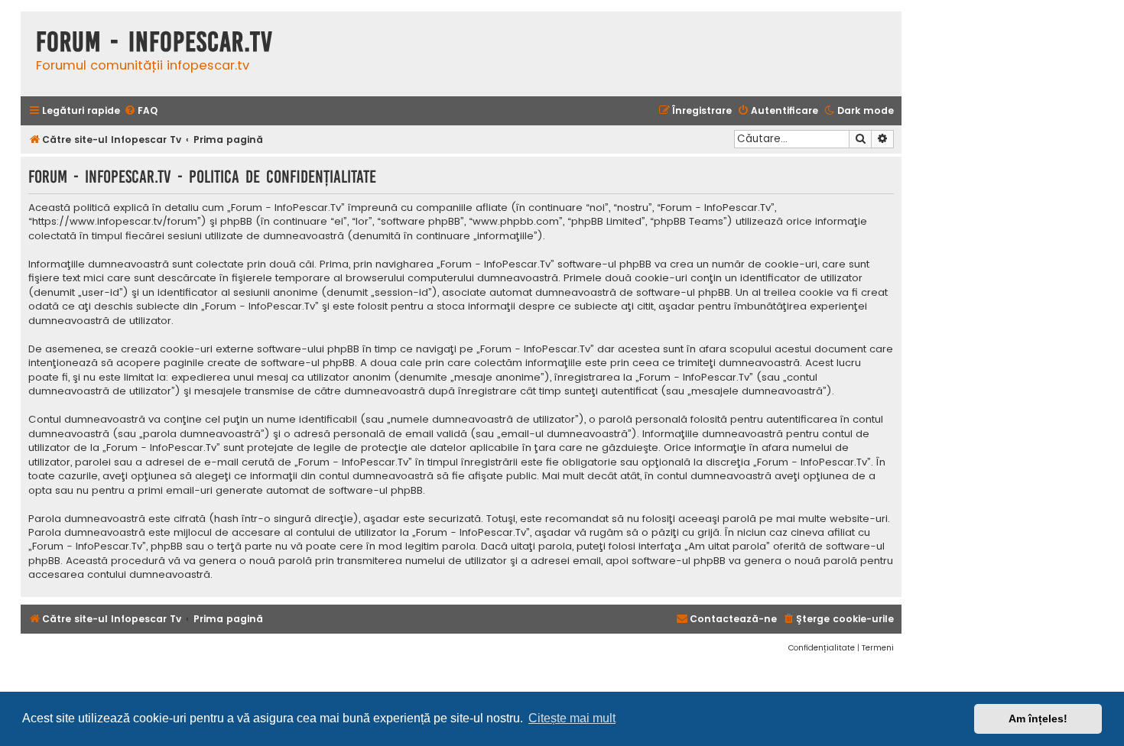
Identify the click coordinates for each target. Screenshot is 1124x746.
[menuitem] (141, 111)
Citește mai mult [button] (572, 718)
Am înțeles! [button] (1038, 718)
